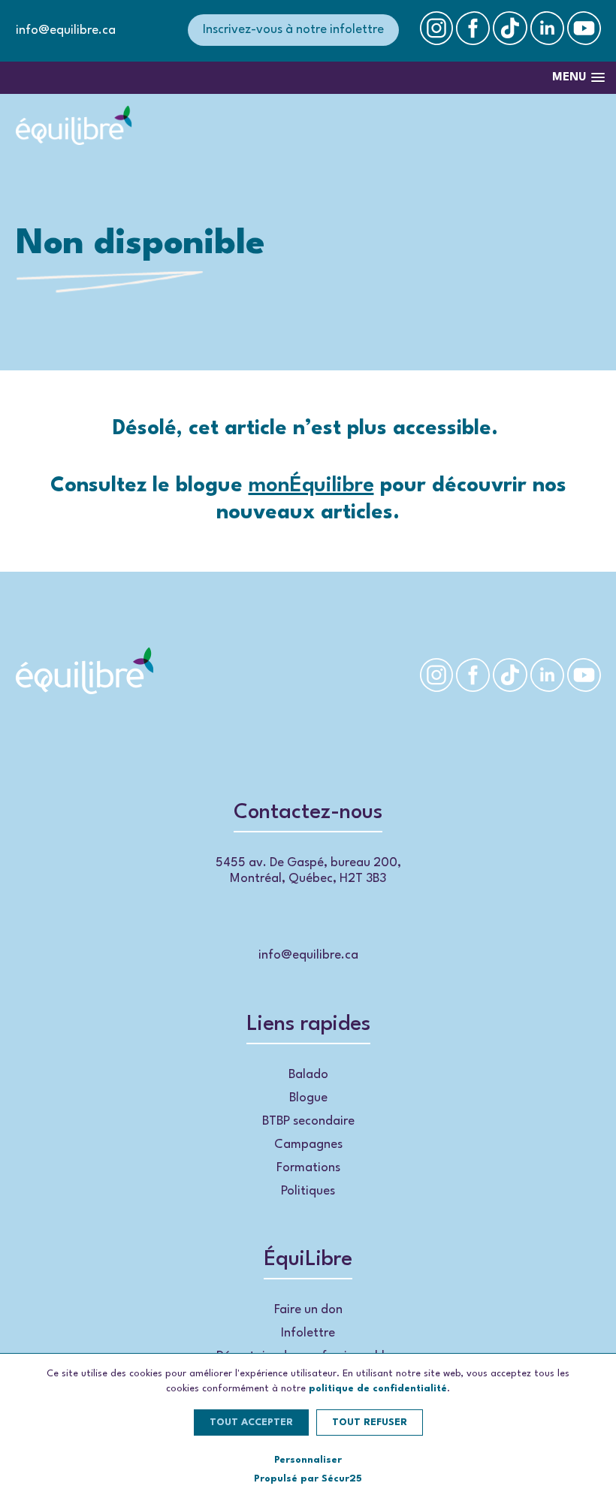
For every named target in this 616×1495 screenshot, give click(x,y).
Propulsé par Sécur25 (308, 1479)
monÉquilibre (311, 486)
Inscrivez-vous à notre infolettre (293, 29)
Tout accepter (251, 1422)
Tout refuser (369, 1422)
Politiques (308, 1191)
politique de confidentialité (378, 1389)
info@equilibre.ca (66, 30)
